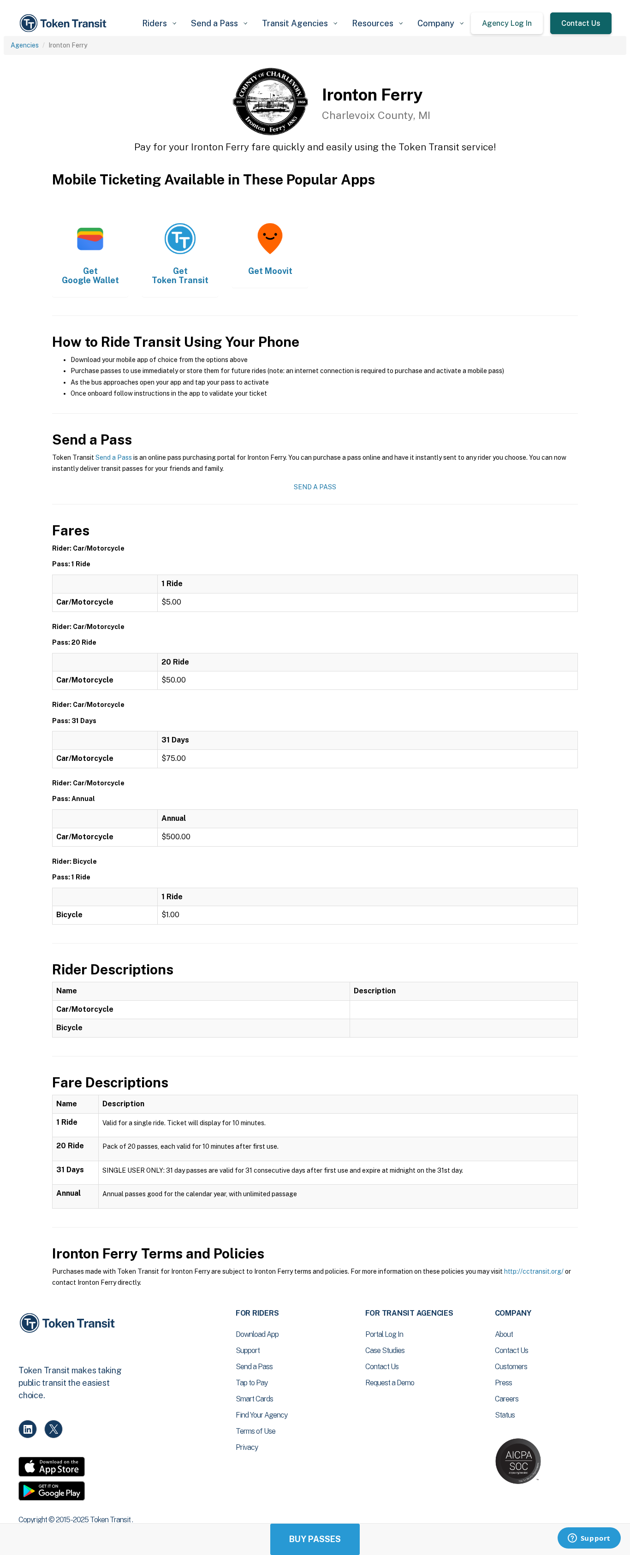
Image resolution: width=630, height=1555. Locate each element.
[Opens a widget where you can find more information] (589, 1538)
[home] (64, 23)
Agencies (25, 45)
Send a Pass (113, 457)
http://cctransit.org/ (534, 1271)
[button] (159, 23)
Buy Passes (315, 1539)
